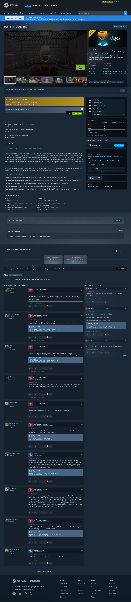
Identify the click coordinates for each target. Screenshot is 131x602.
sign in (115, 2)
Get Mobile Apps (114, 587)
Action (90, 82)
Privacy (93, 583)
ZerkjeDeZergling (14, 453)
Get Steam (112, 583)
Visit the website (94, 168)
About (46, 5)
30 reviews (12, 318)
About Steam (64, 583)
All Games (7, 24)
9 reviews (11, 455)
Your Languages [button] (14, 275)
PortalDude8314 (14, 519)
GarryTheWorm (14, 314)
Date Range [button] (45, 269)
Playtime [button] (55, 269)
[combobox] (101, 13)
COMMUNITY (37, 5)
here (11, 104)
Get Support (112, 590)
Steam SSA (63, 587)
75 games (11, 551)
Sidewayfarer (13, 377)
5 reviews (11, 406)
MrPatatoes (12, 488)
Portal (40, 102)
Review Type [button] (9, 269)
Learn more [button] (119, 145)
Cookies (93, 593)
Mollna (11, 288)
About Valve (81, 583)
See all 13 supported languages (97, 135)
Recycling (80, 593)
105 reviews (12, 349)
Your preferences (122, 251)
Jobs (78, 587)
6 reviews (11, 521)
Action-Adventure (105, 82)
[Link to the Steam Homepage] (11, 7)
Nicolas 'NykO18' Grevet (110, 71)
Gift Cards (63, 597)
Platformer (113, 82)
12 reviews (12, 427)
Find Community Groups (96, 171)
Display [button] (65, 269)
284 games (12, 347)
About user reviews (110, 251)
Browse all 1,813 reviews (44, 571)
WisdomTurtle (13, 402)
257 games (12, 425)
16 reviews (12, 292)
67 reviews (12, 553)
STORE (28, 5)
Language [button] (34, 269)
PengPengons (13, 423)
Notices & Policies (96, 590)
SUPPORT (54, 5)
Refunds (93, 597)
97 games (11, 316)
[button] (7, 13)
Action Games (15, 24)
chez (10, 345)
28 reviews (12, 379)
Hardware (80, 590)
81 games (11, 404)
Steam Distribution (65, 593)
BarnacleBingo (14, 549)
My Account (112, 593)
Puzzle (119, 82)
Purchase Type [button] (21, 269)
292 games (12, 290)
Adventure (96, 82)
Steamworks (63, 590)
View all (121, 230)
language (122, 2)
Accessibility (95, 587)
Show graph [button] (120, 268)
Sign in (8, 89)
